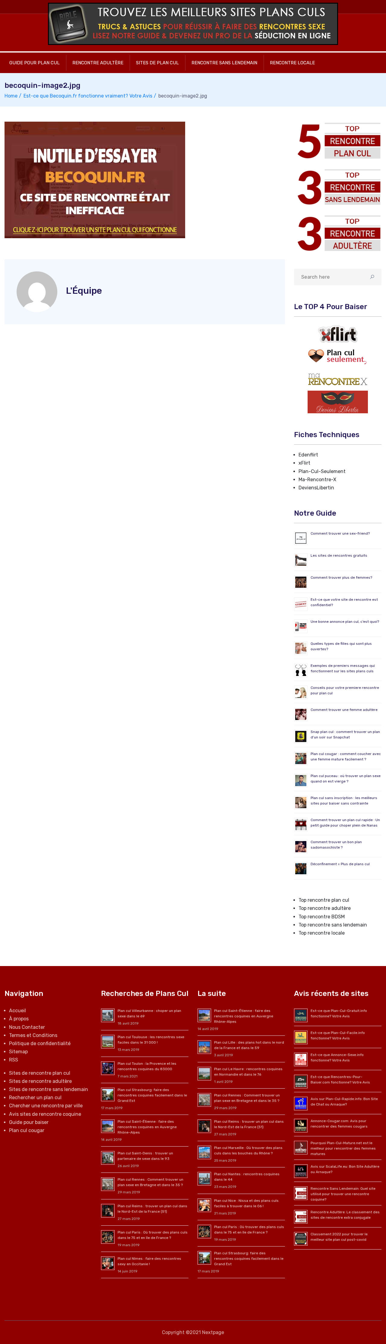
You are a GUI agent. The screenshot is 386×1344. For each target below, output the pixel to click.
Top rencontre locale (322, 933)
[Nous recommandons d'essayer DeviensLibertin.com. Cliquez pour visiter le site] (338, 402)
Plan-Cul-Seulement (322, 471)
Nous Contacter (27, 1027)
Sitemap (18, 1051)
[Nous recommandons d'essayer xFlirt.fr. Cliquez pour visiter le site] (338, 334)
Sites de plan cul (157, 63)
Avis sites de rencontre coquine (45, 1114)
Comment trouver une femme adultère (344, 710)
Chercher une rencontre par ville (46, 1106)
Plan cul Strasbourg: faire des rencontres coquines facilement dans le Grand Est (152, 1095)
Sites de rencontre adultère (40, 1081)
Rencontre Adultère (97, 63)
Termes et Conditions (33, 1035)
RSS (13, 1060)
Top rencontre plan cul (324, 900)
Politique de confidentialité (40, 1043)
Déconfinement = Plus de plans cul (340, 864)
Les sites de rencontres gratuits (339, 555)
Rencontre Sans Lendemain (224, 63)
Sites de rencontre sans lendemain (48, 1089)
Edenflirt (308, 455)
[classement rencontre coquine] (337, 187)
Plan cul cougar (26, 1130)
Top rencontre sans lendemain (333, 925)
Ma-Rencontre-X (317, 479)
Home (11, 96)
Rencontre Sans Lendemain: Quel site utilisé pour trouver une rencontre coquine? (343, 1194)
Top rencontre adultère (325, 908)
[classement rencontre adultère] (337, 233)
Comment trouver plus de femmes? (341, 577)
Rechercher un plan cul (35, 1097)
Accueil (17, 1010)
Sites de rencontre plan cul (39, 1073)
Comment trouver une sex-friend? (340, 533)
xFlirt (304, 463)
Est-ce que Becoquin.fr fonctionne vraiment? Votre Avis (88, 96)
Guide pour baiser (29, 1122)
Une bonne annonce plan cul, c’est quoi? (345, 621)
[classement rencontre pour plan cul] (337, 140)
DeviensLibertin (316, 488)
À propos (19, 1019)
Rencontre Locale (292, 63)
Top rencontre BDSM (322, 917)
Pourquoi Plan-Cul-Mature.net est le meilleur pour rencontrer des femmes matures (343, 1148)
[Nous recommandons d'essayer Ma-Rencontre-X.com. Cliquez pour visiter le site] (338, 379)
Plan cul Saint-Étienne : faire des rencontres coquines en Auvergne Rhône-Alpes (147, 1126)
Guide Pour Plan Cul (34, 63)
